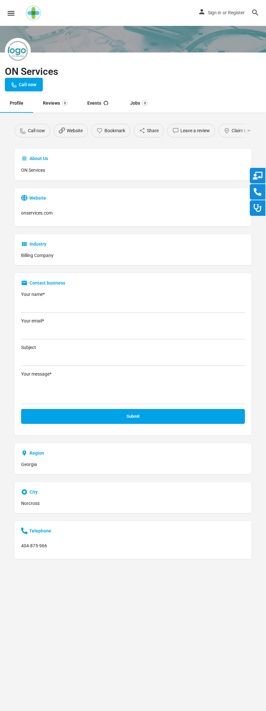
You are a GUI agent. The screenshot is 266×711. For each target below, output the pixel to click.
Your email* (32, 320)
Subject (28, 347)
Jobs (138, 103)
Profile (16, 103)
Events (94, 103)
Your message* (36, 374)
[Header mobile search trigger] (255, 12)
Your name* (33, 294)
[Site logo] (34, 13)
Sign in (214, 12)
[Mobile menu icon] (11, 13)
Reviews (54, 103)
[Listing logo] (18, 51)
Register (236, 12)
